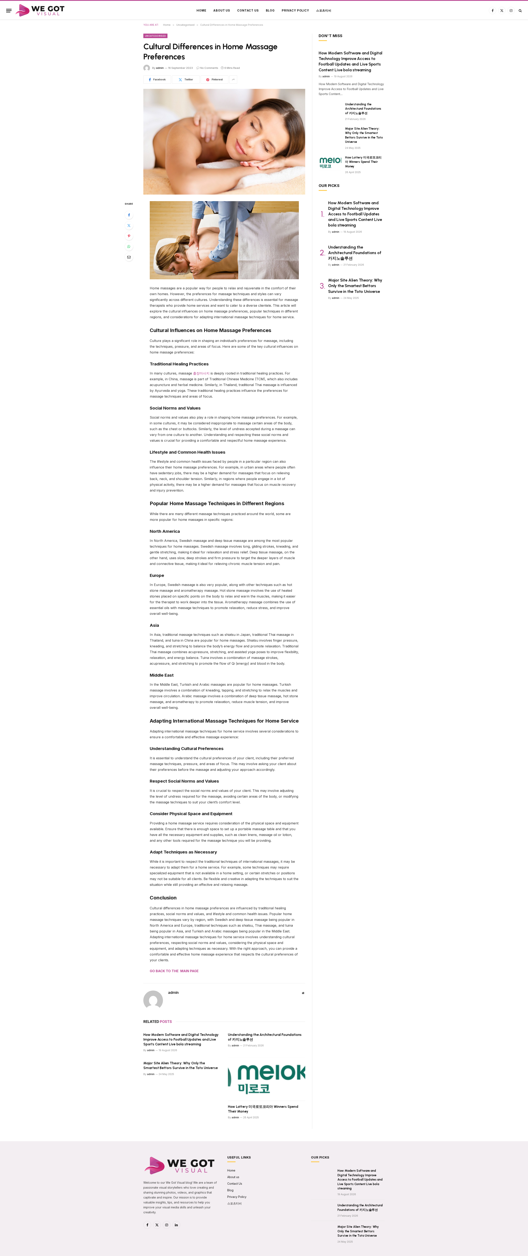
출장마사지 (201, 373)
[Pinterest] (129, 236)
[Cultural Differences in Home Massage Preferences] (224, 142)
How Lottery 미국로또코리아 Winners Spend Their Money (263, 1109)
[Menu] (9, 10)
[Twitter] (129, 225)
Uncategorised (155, 35)
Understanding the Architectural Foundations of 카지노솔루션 (265, 1037)
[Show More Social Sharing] (233, 79)
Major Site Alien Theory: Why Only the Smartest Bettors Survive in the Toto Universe (180, 1065)
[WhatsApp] (129, 246)
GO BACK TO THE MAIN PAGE (174, 971)
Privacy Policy (295, 10)
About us (221, 10)
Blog (270, 10)
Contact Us (248, 10)
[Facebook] (129, 215)
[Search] (520, 10)
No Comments (209, 67)
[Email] (129, 257)
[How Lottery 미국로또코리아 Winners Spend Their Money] (266, 1079)
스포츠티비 (323, 10)
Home (201, 10)
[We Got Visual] (40, 10)
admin (160, 67)
